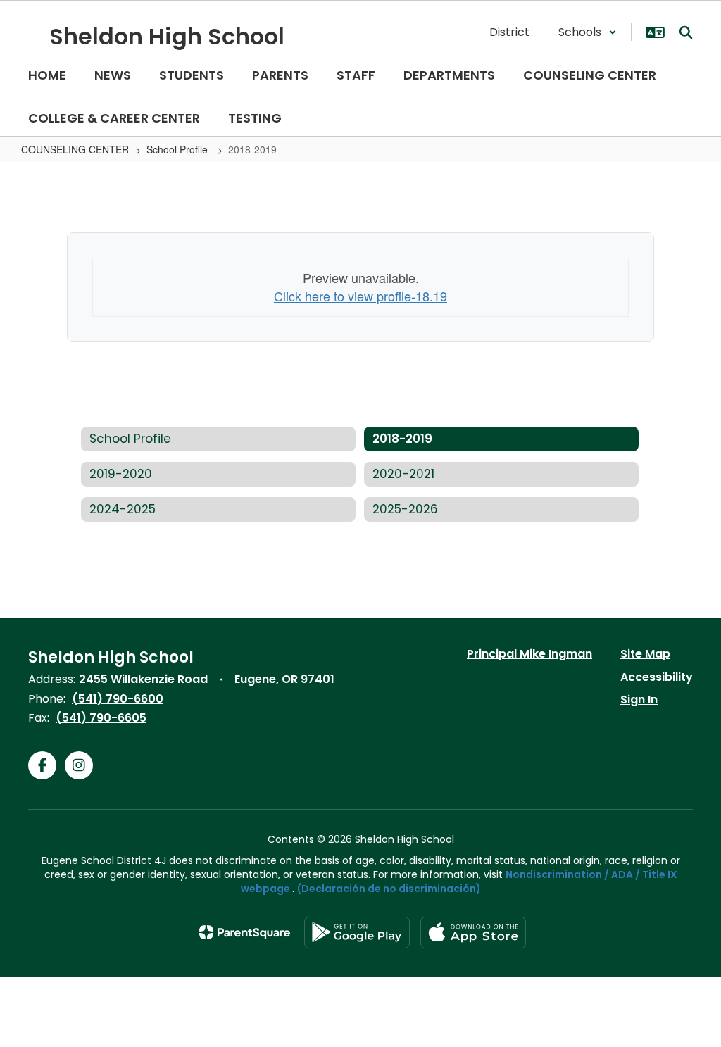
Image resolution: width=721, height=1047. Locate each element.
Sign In (639, 699)
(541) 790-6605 (101, 718)
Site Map (645, 654)
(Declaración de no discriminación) (389, 889)
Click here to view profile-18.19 (360, 296)
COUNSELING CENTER (75, 149)
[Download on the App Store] (473, 932)
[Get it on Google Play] (357, 932)
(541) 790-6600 (117, 699)
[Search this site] (686, 32)
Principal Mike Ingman (529, 654)
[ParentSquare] (245, 932)
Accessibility (656, 677)
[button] (587, 32)
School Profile (178, 149)
